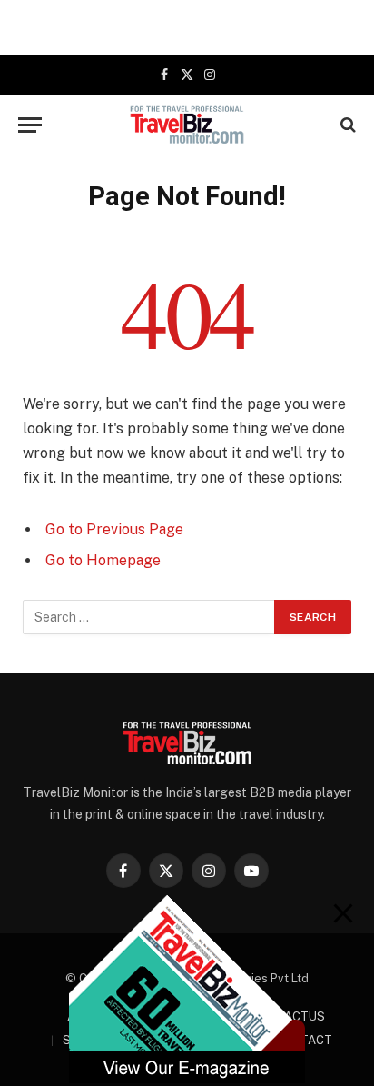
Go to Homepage (103, 560)
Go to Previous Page (114, 529)
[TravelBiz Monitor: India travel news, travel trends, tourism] (187, 124)
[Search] (346, 125)
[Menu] (30, 125)
